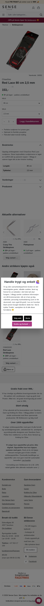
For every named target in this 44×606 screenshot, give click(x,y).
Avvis (28, 318)
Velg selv (17, 318)
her (32, 305)
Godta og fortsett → (22, 324)
